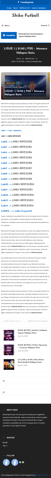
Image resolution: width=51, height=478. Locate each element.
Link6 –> (16, 163)
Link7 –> (16, 168)
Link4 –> (16, 152)
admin (21, 87)
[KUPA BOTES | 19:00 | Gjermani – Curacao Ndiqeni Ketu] (9, 350)
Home (9, 8)
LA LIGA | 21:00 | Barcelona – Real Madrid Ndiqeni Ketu (31, 361)
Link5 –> (16, 158)
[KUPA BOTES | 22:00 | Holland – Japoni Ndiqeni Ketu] (9, 335)
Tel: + (5, 445)
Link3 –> (16, 147)
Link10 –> (17, 184)
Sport (15, 8)
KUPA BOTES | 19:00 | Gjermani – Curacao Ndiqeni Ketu (32, 346)
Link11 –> (17, 190)
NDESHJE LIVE (25, 8)
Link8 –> (16, 174)
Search (44, 25)
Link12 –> (17, 195)
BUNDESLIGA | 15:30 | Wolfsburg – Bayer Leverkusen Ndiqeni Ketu (39, 321)
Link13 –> (17, 200)
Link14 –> (17, 206)
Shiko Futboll (25, 16)
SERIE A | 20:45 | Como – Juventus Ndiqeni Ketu (14, 321)
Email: (5, 442)
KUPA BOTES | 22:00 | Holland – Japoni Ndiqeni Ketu (30, 35)
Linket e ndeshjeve (39, 8)
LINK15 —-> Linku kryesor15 (16, 211)
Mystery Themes (42, 475)
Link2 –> (16, 142)
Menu (7, 25)
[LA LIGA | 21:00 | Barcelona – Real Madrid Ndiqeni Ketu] (9, 364)
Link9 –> (16, 179)
